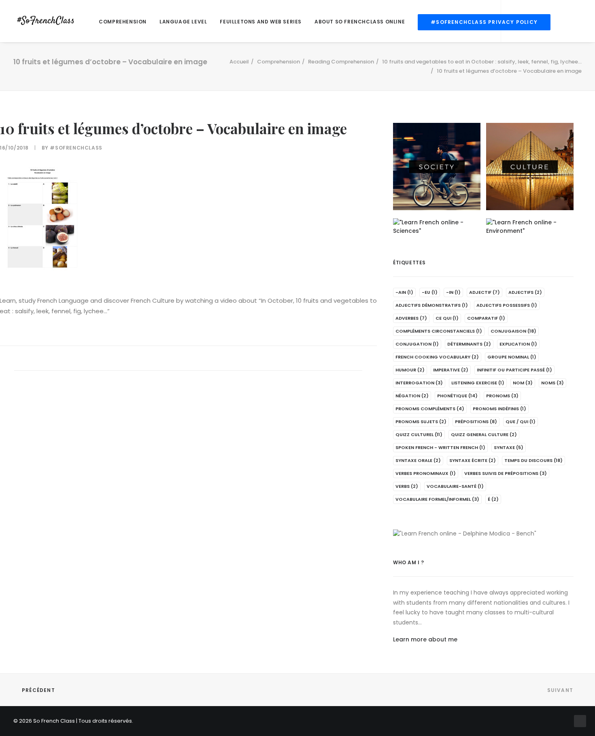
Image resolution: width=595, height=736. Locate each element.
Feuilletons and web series (261, 21)
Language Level (183, 21)
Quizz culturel (418, 434)
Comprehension (123, 21)
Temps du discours (533, 460)
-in (453, 292)
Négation (412, 395)
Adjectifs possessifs (506, 305)
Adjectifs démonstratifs (431, 305)
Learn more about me (425, 639)
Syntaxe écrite (472, 460)
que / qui (521, 421)
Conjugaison (513, 331)
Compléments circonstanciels (438, 331)
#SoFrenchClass (76, 147)
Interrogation (419, 383)
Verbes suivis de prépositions (505, 473)
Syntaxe (508, 447)
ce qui (447, 318)
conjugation (417, 344)
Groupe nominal (511, 357)
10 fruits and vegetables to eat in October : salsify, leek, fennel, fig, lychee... (482, 61)
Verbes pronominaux (425, 473)
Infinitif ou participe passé (514, 370)
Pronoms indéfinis (499, 408)
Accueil (239, 61)
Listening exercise (477, 383)
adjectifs (525, 292)
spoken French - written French (440, 447)
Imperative (450, 370)
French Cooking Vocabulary (437, 357)
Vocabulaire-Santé (455, 486)
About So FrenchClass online (359, 21)
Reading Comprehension (341, 61)
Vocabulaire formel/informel (437, 499)
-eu (430, 292)
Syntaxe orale (418, 460)
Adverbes (411, 318)
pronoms (502, 395)
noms (552, 383)
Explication (518, 344)
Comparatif (486, 318)
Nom (523, 383)
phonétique (457, 395)
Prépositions (476, 421)
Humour (410, 370)
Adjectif (484, 292)
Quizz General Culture (484, 434)
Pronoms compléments (429, 408)
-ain (404, 292)
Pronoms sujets (420, 421)
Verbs (406, 486)
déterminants (469, 344)
